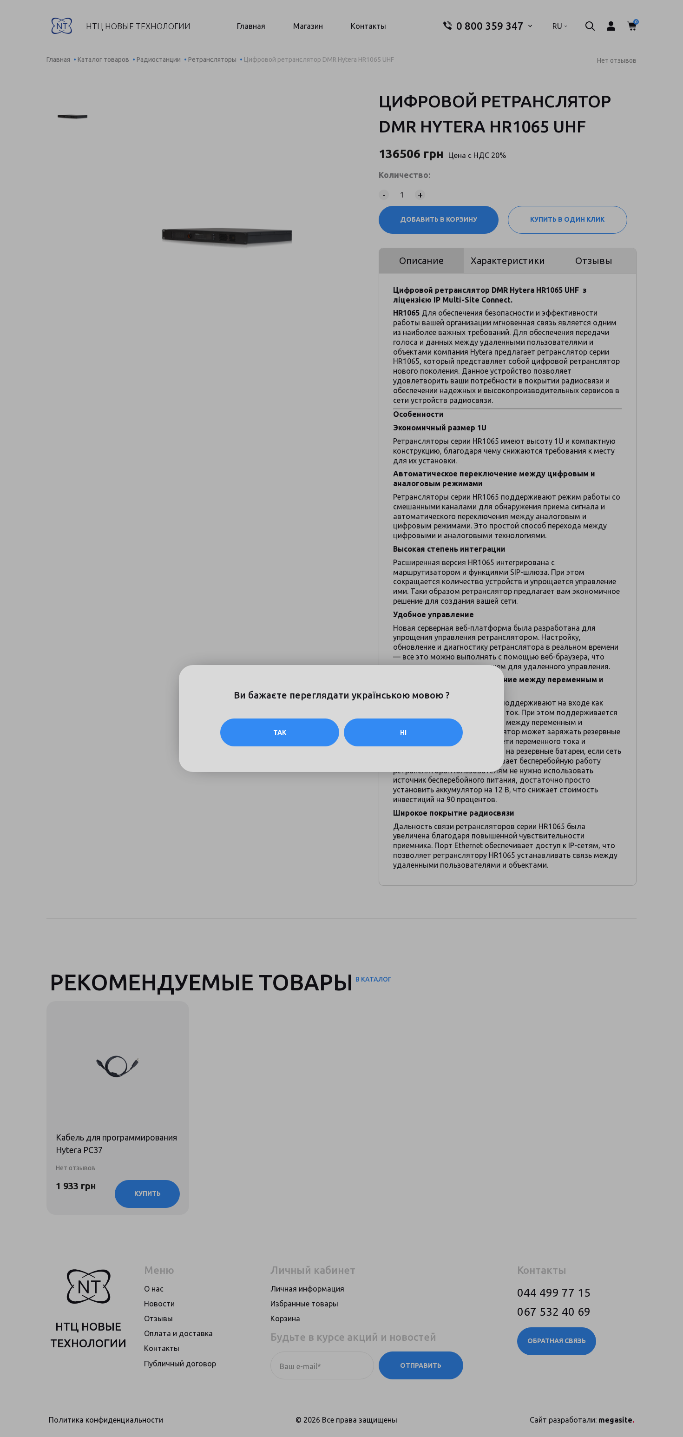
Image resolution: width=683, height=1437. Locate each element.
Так (279, 732)
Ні (403, 732)
